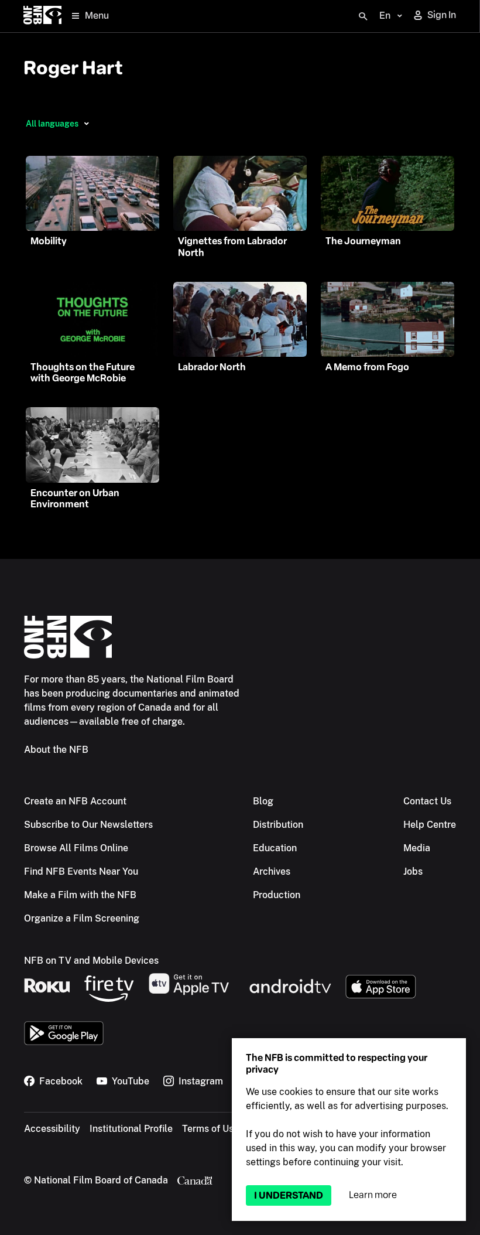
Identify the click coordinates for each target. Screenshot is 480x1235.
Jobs (413, 871)
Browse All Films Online (76, 848)
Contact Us (427, 801)
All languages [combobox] (52, 123)
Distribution (278, 824)
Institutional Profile (131, 1128)
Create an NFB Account (75, 801)
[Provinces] (86, 123)
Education (275, 848)
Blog (263, 801)
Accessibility (52, 1128)
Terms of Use (210, 1128)
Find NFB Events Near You (81, 871)
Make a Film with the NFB (80, 894)
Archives (271, 871)
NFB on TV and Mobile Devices (91, 960)
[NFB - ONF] (42, 16)
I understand (288, 1195)
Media (416, 848)
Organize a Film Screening (81, 918)
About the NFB (56, 749)
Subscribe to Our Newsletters (88, 824)
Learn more (373, 1194)
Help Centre (429, 824)
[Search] (363, 16)
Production (276, 894)
